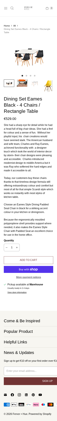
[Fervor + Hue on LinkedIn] (28, 394)
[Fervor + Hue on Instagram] (21, 394)
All (14, 25)
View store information (17, 292)
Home (7, 25)
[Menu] (6, 8)
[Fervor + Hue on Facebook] (14, 394)
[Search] (12, 8)
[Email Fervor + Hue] (7, 394)
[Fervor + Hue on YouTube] (42, 394)
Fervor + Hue (20, 414)
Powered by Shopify (40, 414)
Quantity (9, 240)
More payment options (28, 277)
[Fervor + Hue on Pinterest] (35, 394)
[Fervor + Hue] (28, 8)
